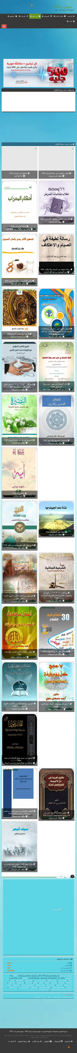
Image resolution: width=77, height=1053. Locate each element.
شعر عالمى (28, 980)
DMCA (49, 997)
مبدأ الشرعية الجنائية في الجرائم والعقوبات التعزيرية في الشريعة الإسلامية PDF (56, 595)
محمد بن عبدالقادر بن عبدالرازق (18, 229)
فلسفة (41, 982)
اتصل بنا (12, 1041)
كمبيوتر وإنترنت (23, 987)
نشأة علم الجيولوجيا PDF (55, 532)
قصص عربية (50, 985)
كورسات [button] (23, 16)
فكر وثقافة (20, 980)
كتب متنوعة (68, 985)
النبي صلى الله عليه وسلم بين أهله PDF (19, 545)
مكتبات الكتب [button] (59, 16)
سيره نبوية (16, 985)
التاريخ (12, 980)
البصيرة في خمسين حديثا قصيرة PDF (18, 440)
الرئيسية (70, 16)
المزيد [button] (70, 21)
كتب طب (59, 985)
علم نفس (53, 982)
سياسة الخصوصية (67, 997)
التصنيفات (57, 1041)
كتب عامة (12, 982)
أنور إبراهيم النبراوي (18, 336)
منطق (35, 982)
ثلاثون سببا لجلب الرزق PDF (19, 334)
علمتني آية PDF (19, 493)
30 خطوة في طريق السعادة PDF (55, 651)
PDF (15, 975)
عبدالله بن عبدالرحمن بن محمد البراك (18, 763)
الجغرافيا (69, 982)
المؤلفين (25, 978)
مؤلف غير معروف (55, 176)
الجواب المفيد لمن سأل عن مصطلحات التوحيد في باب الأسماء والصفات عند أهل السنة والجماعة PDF (56, 331)
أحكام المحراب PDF (19, 226)
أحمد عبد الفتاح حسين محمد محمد (55, 389)
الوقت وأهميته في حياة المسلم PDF (55, 173)
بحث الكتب (36, 1041)
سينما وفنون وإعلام (28, 985)
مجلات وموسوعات (58, 987)
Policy (44, 997)
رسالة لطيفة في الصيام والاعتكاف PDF (56, 269)
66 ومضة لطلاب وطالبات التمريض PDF (56, 219)
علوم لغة (61, 982)
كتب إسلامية (13, 987)
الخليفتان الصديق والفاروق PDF (56, 440)
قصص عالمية (40, 985)
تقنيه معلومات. (44, 989)
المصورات (68, 978)
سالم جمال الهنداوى (18, 283)
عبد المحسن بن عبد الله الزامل (55, 272)
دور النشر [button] (35, 16)
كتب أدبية (28, 982)
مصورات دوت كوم (65, 975)
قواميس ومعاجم (45, 987)
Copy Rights (37, 997)
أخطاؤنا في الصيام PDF (19, 173)
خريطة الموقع (23, 1041)
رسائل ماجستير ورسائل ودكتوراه (61, 989)
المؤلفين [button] (12, 16)
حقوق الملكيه (56, 997)
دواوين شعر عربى (40, 980)
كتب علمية (20, 982)
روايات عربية (62, 980)
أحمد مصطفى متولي (19, 657)
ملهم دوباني (18, 496)
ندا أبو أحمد (18, 176)
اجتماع (47, 982)
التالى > (60, 876)
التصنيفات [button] (46, 16)
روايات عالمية (52, 980)
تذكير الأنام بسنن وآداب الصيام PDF (18, 281)
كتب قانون (34, 987)
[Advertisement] (38, 45)
